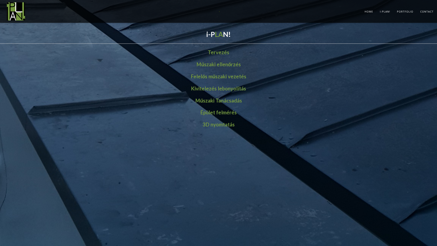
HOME (369, 11)
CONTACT (427, 11)
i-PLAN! (385, 11)
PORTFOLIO (405, 11)
